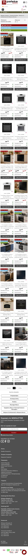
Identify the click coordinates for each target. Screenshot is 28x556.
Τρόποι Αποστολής (5, 464)
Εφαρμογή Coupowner (6, 457)
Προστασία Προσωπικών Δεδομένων (9, 470)
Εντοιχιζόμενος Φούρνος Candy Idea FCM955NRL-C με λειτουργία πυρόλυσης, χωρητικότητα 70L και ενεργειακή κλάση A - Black (7, 51)
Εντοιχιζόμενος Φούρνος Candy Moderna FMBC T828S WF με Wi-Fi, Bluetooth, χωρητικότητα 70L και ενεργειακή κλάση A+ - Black (21, 287)
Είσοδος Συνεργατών (6, 451)
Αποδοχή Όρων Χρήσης (7, 435)
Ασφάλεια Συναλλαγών (6, 472)
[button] (26, 6)
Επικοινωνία (4, 476)
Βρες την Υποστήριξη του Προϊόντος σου (10, 484)
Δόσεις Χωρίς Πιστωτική (6, 466)
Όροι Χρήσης (4, 469)
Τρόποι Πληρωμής (5, 462)
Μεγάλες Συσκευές (5, 15)
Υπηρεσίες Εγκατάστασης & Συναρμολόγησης (11, 483)
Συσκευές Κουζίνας (14, 15)
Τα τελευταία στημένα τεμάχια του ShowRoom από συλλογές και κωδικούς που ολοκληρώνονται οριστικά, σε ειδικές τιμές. (13, 490)
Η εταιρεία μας (4, 475)
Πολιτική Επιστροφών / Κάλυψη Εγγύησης (10, 473)
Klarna (2, 467)
